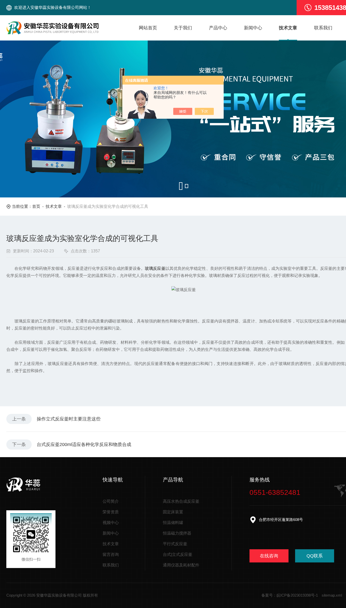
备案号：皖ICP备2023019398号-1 (289, 595)
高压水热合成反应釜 (181, 501)
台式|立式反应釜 (177, 554)
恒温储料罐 (173, 522)
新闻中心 (253, 27)
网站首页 (148, 27)
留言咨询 (111, 554)
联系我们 (323, 27)
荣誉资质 (111, 512)
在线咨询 (269, 555)
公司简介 (111, 501)
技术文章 (288, 27)
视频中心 (111, 522)
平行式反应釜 (175, 544)
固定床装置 (173, 512)
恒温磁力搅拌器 (177, 533)
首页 (36, 206)
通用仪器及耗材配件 (181, 565)
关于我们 (183, 27)
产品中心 (218, 27)
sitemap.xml (332, 595)
